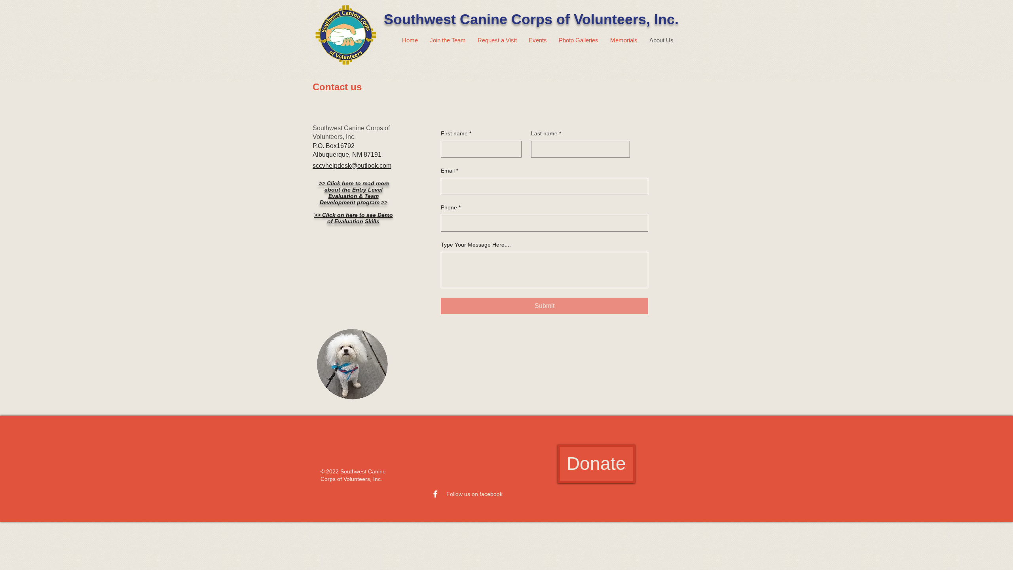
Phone (451, 207)
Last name (546, 133)
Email (449, 170)
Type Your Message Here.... (476, 244)
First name (456, 133)
